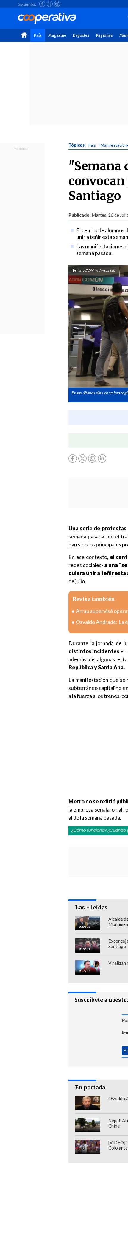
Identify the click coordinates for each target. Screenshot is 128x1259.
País (38, 35)
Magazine (57, 35)
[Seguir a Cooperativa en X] (50, 4)
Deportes (81, 35)
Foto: (77, 270)
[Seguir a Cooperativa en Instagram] (57, 4)
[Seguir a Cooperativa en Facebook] (42, 4)
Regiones (104, 35)
